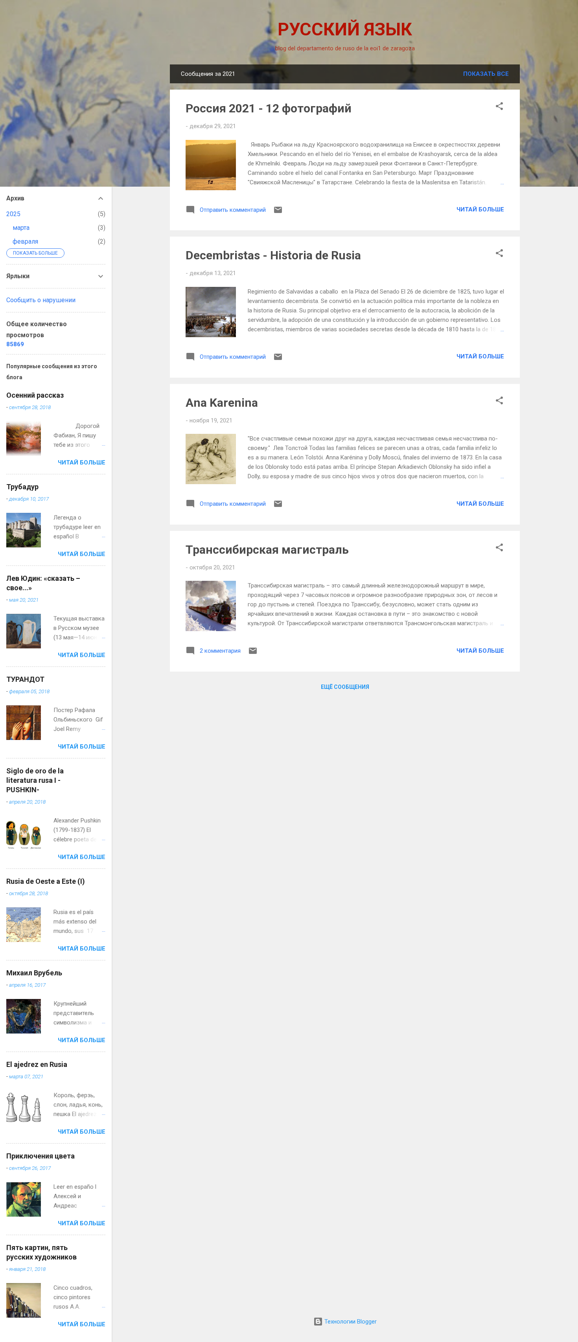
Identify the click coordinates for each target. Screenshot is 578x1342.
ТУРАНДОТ (25, 679)
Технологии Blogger (350, 1321)
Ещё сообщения (345, 687)
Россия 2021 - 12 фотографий (269, 108)
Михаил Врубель (34, 973)
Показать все (486, 73)
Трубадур (22, 487)
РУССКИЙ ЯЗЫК (345, 29)
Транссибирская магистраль (267, 549)
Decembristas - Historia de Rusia (273, 255)
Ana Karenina (222, 402)
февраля (25, 241)
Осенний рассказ (35, 395)
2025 (13, 214)
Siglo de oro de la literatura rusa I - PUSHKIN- (35, 780)
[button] (499, 107)
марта (21, 227)
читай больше (480, 209)
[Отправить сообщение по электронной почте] (278, 212)
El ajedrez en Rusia (36, 1064)
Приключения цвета (40, 1156)
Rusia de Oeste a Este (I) (45, 881)
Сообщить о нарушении (40, 300)
